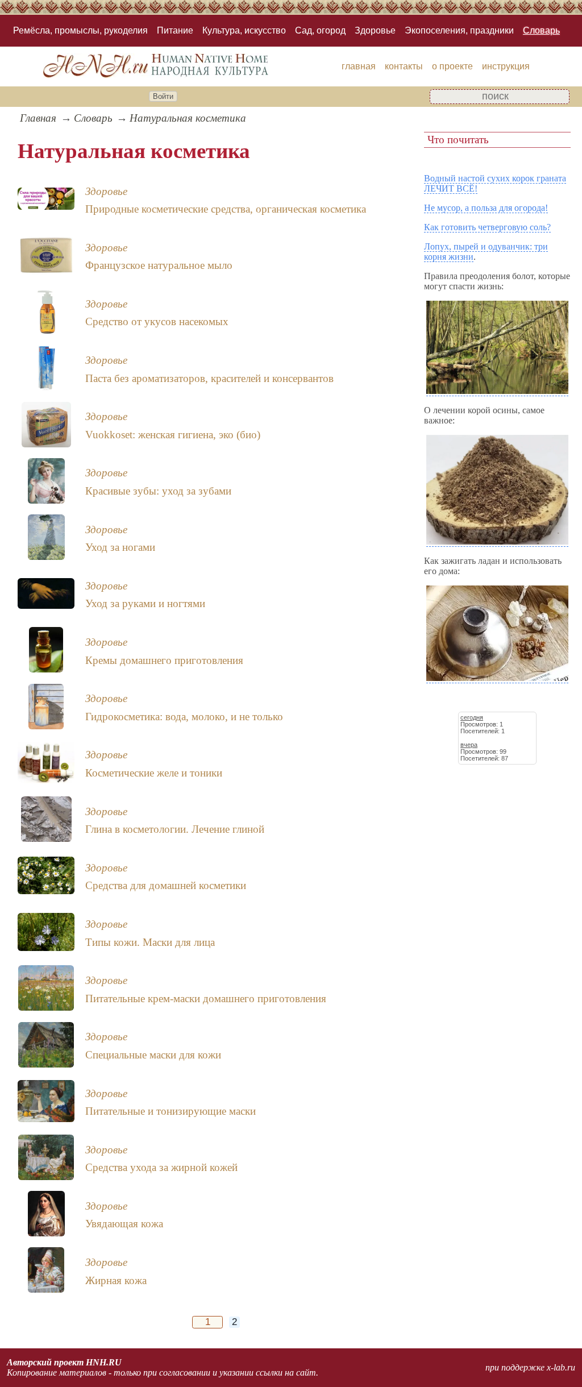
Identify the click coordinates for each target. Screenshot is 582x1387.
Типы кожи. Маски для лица (150, 942)
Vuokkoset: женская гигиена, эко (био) (172, 435)
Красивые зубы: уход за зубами (158, 491)
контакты (404, 66)
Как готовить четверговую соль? (487, 227)
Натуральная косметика (188, 118)
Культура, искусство (244, 30)
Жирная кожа (116, 1280)
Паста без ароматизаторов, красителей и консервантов (209, 378)
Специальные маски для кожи (153, 1055)
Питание (175, 30)
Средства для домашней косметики (165, 885)
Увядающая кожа (124, 1224)
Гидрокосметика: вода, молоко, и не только (184, 716)
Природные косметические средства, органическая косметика (225, 209)
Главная (38, 118)
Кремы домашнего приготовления (164, 660)
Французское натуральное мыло (158, 265)
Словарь (541, 30)
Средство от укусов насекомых (156, 321)
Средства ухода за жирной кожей (161, 1167)
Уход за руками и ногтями (145, 603)
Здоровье (375, 30)
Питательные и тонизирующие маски (170, 1111)
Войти (163, 96)
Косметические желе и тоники (153, 773)
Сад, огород (320, 30)
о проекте (452, 66)
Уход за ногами (120, 547)
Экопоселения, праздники (459, 30)
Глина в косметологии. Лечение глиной (174, 829)
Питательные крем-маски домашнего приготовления (205, 998)
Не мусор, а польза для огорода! (486, 208)
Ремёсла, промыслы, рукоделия (80, 30)
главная (359, 66)
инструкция (506, 66)
